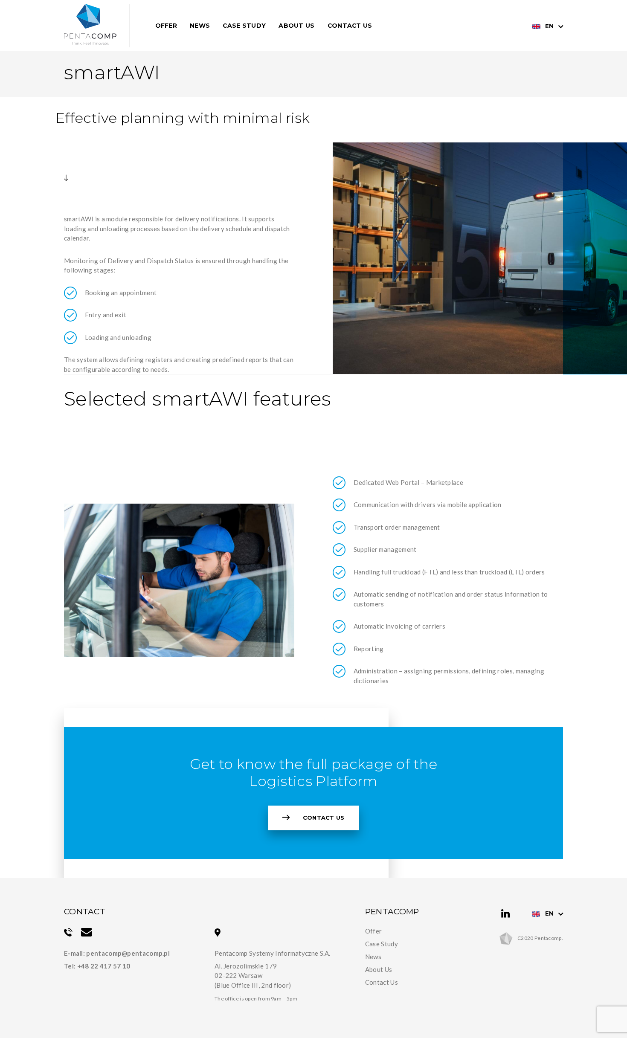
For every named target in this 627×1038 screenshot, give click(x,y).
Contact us (324, 817)
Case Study (244, 25)
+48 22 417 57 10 (104, 966)
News (200, 25)
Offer (166, 25)
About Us (296, 25)
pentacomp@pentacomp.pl (128, 953)
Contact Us (350, 25)
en (549, 26)
